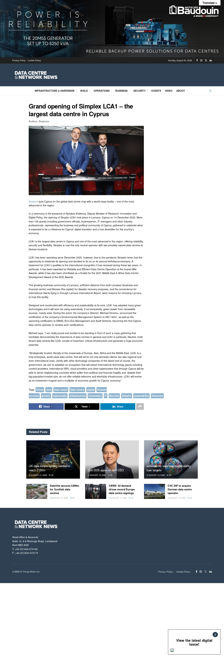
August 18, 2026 (59, 497)
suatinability (141, 395)
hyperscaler (60, 395)
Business (121, 90)
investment (95, 395)
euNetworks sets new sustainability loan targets (169, 468)
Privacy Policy (19, 60)
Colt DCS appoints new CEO (106, 470)
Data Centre (77, 389)
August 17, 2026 (118, 497)
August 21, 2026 (38, 475)
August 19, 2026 (97, 475)
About (180, 90)
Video (168, 90)
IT (105, 395)
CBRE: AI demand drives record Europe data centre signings (122, 489)
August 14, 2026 (177, 497)
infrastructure (77, 395)
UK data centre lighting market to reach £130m (49, 468)
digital (90, 389)
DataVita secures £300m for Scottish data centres (64, 489)
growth (46, 395)
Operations (102, 90)
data (48, 389)
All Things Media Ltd (29, 571)
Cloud (39, 389)
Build (84, 90)
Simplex (34, 201)
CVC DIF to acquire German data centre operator (180, 489)
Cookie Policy (34, 60)
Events (156, 90)
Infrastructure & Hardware (55, 90)
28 (52, 475)
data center (61, 389)
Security (139, 90)
